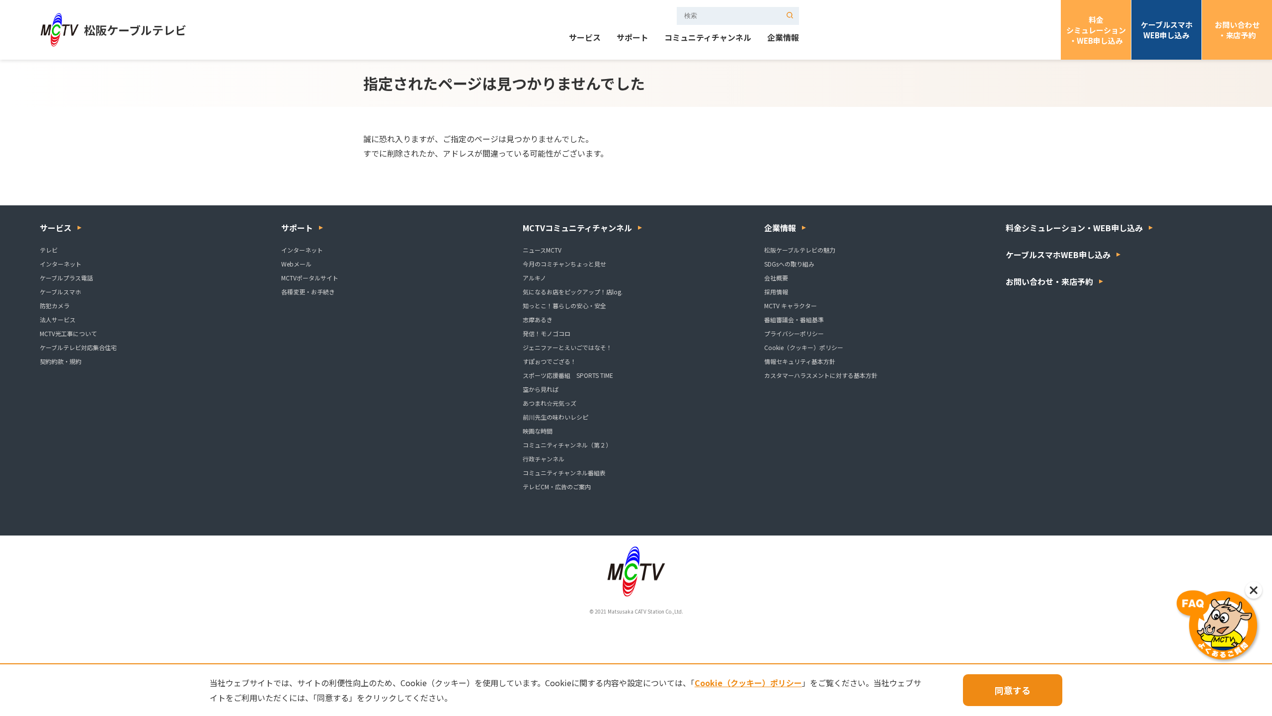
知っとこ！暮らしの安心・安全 (564, 305)
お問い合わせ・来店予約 (1237, 29)
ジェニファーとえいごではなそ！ (567, 347)
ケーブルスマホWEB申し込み (1166, 29)
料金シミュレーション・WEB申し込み (1096, 30)
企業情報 (783, 38)
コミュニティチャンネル (707, 38)
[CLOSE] (1253, 590)
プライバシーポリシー (794, 333)
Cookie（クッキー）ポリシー (803, 347)
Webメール (296, 264)
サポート (632, 38)
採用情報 (776, 291)
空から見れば (540, 389)
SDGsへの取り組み (789, 264)
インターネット (60, 264)
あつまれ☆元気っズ (549, 403)
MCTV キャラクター (790, 305)
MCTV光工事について (68, 333)
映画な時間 (538, 431)
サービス (585, 38)
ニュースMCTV (542, 250)
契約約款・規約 (60, 361)
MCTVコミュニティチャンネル (577, 228)
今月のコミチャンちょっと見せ (564, 264)
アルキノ (534, 277)
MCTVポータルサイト (309, 277)
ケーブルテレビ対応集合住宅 (78, 347)
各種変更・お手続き (308, 291)
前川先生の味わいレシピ (555, 417)
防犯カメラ (55, 305)
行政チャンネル (543, 458)
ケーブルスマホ (60, 291)
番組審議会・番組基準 (794, 319)
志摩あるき (538, 319)
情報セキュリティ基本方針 (799, 361)
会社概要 (776, 277)
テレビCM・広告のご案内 (557, 486)
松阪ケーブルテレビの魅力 (799, 250)
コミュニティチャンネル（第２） (567, 445)
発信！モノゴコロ (546, 333)
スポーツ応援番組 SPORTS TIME (568, 375)
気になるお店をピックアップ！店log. (573, 291)
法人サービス (58, 319)
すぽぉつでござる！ (549, 361)
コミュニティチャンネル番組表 (564, 472)
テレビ (49, 250)
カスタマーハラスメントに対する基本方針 (820, 375)
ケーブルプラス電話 (66, 277)
